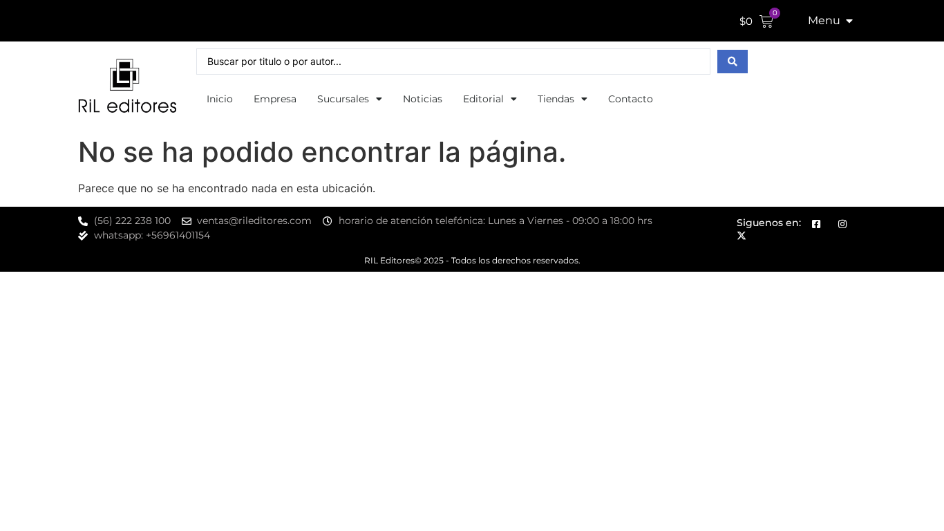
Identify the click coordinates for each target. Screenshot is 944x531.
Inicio (220, 99)
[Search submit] (732, 61)
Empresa (275, 99)
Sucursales (343, 99)
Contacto (630, 99)
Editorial (483, 99)
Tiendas (556, 99)
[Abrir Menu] (849, 20)
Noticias (422, 99)
